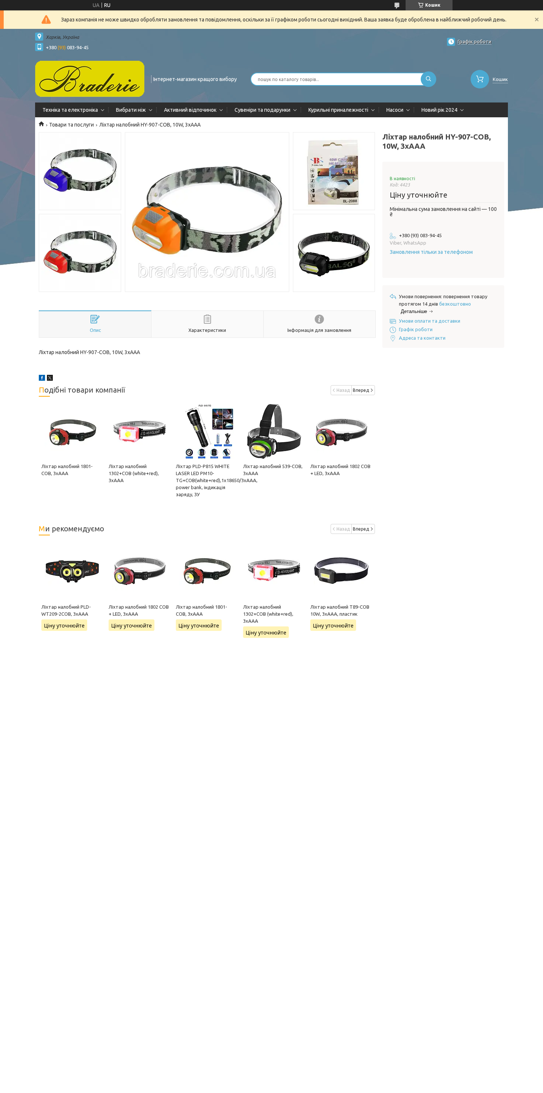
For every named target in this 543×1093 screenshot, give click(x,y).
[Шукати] (428, 79)
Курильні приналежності (338, 109)
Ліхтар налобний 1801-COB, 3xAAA (201, 610)
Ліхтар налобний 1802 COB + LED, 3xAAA (139, 610)
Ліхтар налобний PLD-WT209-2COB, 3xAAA (66, 610)
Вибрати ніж (131, 109)
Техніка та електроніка (70, 109)
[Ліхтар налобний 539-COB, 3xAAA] (274, 431)
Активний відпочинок (190, 109)
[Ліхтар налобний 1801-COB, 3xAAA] (72, 431)
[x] (50, 379)
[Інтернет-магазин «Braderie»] (89, 78)
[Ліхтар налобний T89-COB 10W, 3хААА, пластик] (341, 570)
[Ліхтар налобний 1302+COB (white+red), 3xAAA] (139, 431)
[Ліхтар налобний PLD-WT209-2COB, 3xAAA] (72, 570)
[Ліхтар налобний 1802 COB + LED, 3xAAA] (341, 431)
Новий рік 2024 (439, 109)
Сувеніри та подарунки (262, 109)
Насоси (394, 109)
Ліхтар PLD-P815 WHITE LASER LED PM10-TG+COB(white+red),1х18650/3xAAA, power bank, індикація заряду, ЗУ (216, 480)
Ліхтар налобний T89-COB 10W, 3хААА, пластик (339, 610)
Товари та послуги (71, 125)
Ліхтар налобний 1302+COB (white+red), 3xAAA (134, 473)
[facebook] (42, 379)
